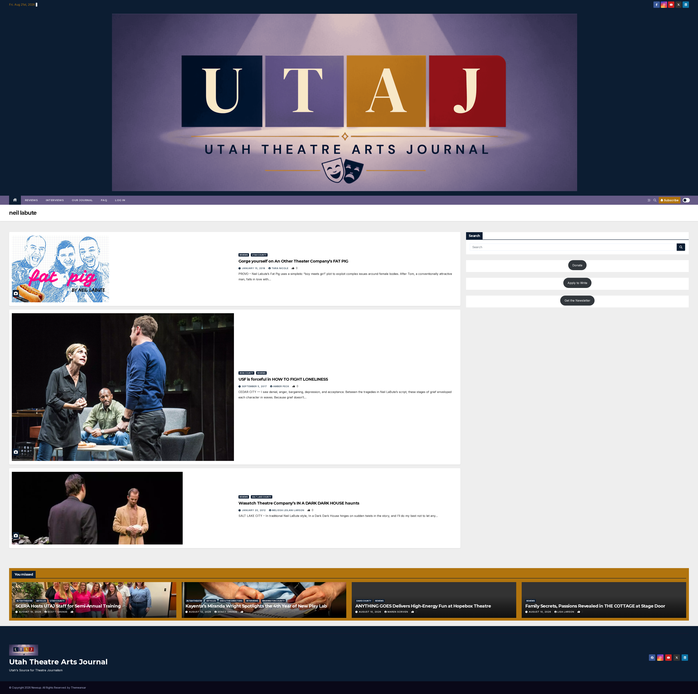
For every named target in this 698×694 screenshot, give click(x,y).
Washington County (273, 601)
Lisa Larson (566, 611)
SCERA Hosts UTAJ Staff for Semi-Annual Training (68, 606)
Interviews (55, 200)
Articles (41, 601)
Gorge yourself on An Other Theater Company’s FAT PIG (293, 261)
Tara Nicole (280, 268)
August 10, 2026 (370, 611)
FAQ (104, 200)
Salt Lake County (261, 497)
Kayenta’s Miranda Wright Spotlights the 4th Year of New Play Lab (256, 606)
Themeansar (78, 687)
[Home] (15, 200)
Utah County (259, 255)
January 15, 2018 (254, 268)
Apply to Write (577, 283)
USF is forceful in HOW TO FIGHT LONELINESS (283, 379)
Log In (120, 200)
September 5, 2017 (255, 386)
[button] (654, 200)
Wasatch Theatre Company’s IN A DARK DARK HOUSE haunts (298, 503)
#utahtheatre (24, 601)
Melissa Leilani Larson (288, 510)
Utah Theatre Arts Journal (58, 661)
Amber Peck (281, 386)
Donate (577, 265)
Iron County (246, 373)
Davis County (363, 601)
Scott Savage (58, 611)
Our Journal (82, 200)
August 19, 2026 (30, 611)
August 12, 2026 (200, 611)
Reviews (31, 200)
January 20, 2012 (254, 510)
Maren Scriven (398, 611)
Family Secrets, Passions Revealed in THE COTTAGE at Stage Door (595, 606)
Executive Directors (231, 601)
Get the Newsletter (577, 300)
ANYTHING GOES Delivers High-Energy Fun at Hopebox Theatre (423, 606)
